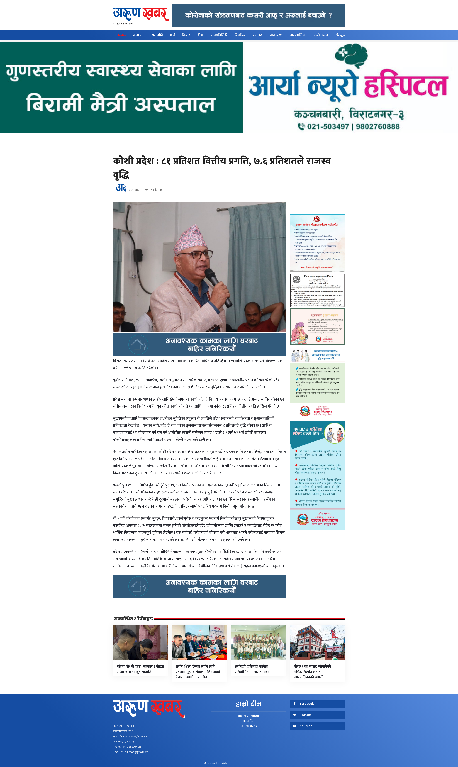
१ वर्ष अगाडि (156, 190)
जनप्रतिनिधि (219, 35)
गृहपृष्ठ (121, 35)
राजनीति (157, 35)
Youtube (306, 726)
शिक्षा (200, 35)
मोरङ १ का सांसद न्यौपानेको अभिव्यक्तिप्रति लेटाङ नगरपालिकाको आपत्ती (312, 672)
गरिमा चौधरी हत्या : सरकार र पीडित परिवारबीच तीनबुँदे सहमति (140, 669)
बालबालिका (298, 35)
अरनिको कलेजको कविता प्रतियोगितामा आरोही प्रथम (252, 669)
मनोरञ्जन (321, 35)
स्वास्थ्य (258, 35)
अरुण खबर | (137, 190)
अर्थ (172, 35)
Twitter (305, 715)
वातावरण (276, 35)
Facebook (307, 704)
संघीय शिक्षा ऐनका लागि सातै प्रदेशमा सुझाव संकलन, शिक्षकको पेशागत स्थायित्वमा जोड (198, 672)
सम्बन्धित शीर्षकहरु (133, 619)
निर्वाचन (240, 35)
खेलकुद (340, 35)
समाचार (138, 35)
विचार (186, 35)
